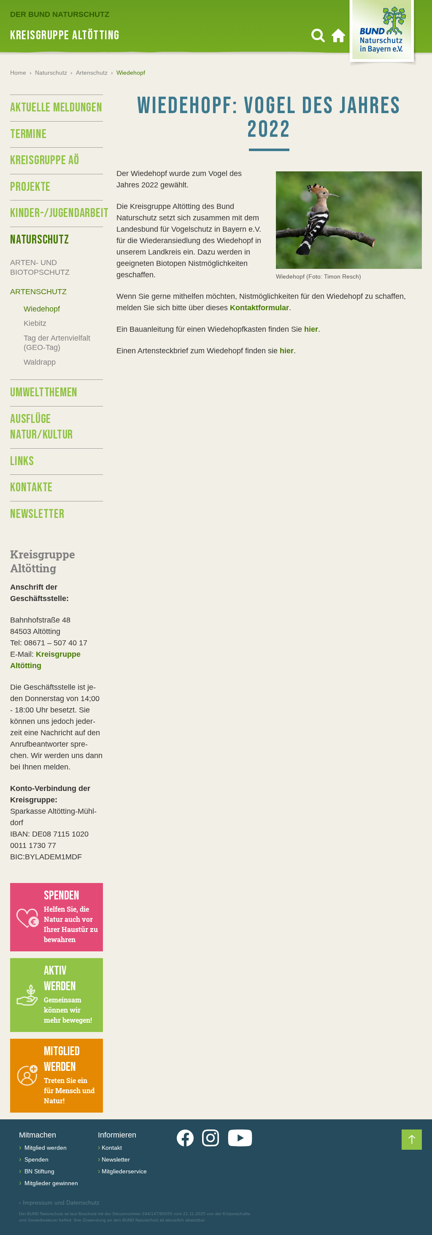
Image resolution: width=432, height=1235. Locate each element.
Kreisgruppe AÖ (44, 160)
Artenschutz (92, 72)
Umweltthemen (44, 392)
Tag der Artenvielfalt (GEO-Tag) (57, 343)
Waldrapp (40, 362)
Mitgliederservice (124, 1171)
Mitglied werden (45, 1147)
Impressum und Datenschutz (59, 1202)
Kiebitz (35, 323)
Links (22, 461)
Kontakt (112, 1147)
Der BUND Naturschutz (59, 14)
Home (18, 72)
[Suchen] (318, 35)
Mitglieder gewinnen (50, 1183)
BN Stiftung (38, 1171)
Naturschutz (51, 72)
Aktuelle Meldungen (56, 107)
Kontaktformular (259, 307)
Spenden (36, 1159)
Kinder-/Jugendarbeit (56, 213)
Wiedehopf (42, 309)
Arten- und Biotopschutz (40, 267)
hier (311, 329)
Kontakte (31, 487)
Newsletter (37, 514)
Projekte (30, 187)
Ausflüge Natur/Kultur (41, 427)
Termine (28, 134)
